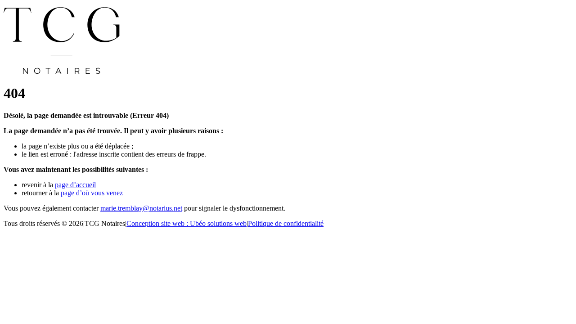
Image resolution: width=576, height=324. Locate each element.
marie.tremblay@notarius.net (141, 208)
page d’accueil (75, 185)
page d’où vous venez (92, 193)
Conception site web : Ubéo (186, 223)
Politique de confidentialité (286, 223)
